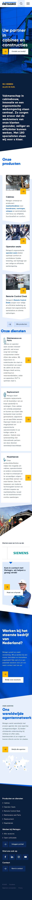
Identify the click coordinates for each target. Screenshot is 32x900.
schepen (9, 211)
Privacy (20, 888)
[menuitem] (21, 3)
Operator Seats (9, 807)
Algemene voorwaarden (9, 888)
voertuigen (21, 208)
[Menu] (27, 3)
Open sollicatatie (10, 838)
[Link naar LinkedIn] (12, 857)
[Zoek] (21, 3)
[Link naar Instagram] (19, 857)
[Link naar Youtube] (25, 857)
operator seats (11, 253)
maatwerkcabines (12, 206)
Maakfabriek (8, 823)
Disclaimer (12, 884)
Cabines (7, 803)
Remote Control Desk (12, 811)
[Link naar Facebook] (5, 857)
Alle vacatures (9, 834)
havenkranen (11, 208)
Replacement (9, 819)
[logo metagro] (13, 3)
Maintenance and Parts (12, 815)
